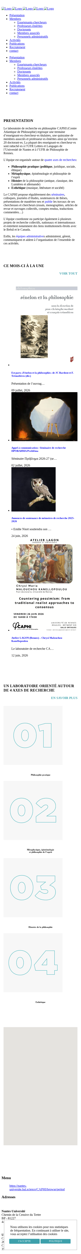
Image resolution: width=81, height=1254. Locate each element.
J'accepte (24, 1241)
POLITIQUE (55, 1241)
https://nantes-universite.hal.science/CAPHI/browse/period (37, 1187)
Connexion (12, 4)
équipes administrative (30, 236)
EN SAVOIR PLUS (64, 698)
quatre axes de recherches (60, 160)
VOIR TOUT (68, 273)
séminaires (57, 194)
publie (48, 201)
